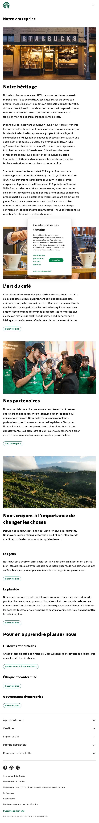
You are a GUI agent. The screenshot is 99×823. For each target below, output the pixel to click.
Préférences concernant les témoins (20, 804)
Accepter (56, 260)
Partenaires (8, 793)
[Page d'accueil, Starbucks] (6, 6)
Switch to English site (13, 811)
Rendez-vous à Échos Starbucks (20, 666)
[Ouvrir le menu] (93, 5)
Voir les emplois (13, 443)
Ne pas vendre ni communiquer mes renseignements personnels (34, 787)
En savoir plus (12, 328)
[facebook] (5, 767)
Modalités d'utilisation (14, 781)
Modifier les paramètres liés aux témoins (39, 260)
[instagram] (11, 767)
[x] (17, 767)
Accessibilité (9, 798)
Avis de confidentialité (42, 271)
